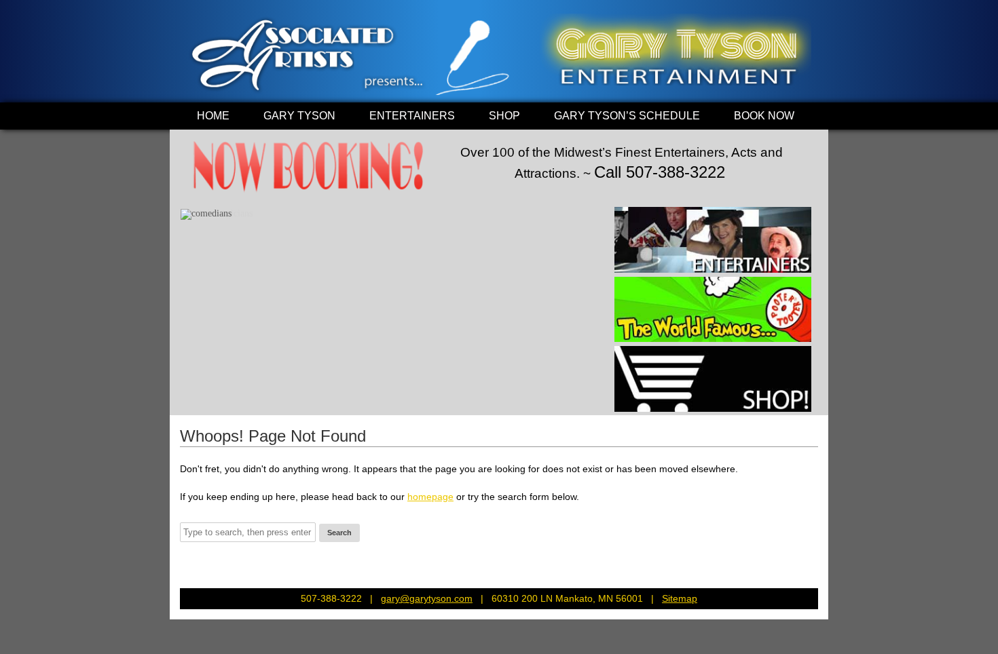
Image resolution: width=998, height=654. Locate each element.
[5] (243, 208)
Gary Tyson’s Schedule (627, 115)
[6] (256, 208)
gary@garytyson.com (427, 598)
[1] (192, 208)
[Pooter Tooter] (712, 310)
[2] (205, 208)
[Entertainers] (712, 240)
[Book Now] (309, 193)
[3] (218, 208)
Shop (504, 115)
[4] (231, 208)
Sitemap (679, 598)
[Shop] (712, 379)
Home (213, 115)
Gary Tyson (299, 115)
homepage (430, 496)
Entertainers (412, 115)
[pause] (589, 208)
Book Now (764, 115)
